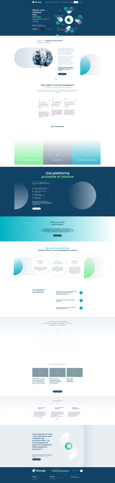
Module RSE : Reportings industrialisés (70, 380)
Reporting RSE (57, 160)
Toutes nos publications (57, 391)
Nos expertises (56, 2)
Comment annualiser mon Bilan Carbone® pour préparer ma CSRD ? (66, 308)
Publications (70, 2)
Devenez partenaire (64, 2)
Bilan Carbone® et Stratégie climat (29, 160)
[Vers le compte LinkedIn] (81, 471)
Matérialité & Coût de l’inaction (86, 160)
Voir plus (40, 417)
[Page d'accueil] (38, 2)
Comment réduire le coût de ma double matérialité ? (65, 300)
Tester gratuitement (36, 208)
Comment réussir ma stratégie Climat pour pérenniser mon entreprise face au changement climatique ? (66, 293)
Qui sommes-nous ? (48, 2)
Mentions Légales (74, 476)
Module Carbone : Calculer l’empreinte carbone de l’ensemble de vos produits (55, 381)
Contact (75, 2)
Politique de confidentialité (75, 477)
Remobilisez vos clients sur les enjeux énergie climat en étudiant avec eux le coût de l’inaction (38, 381)
